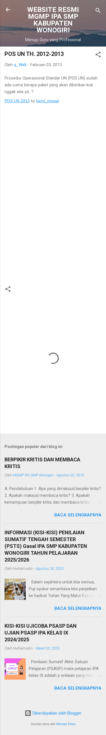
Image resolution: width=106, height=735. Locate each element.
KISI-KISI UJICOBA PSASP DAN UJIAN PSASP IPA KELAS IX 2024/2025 (41, 632)
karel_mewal (47, 101)
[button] (98, 55)
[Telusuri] (98, 11)
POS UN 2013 (17, 101)
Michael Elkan (65, 724)
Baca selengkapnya (77, 515)
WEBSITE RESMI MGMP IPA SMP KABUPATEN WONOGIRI (53, 20)
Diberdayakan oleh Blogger (56, 713)
